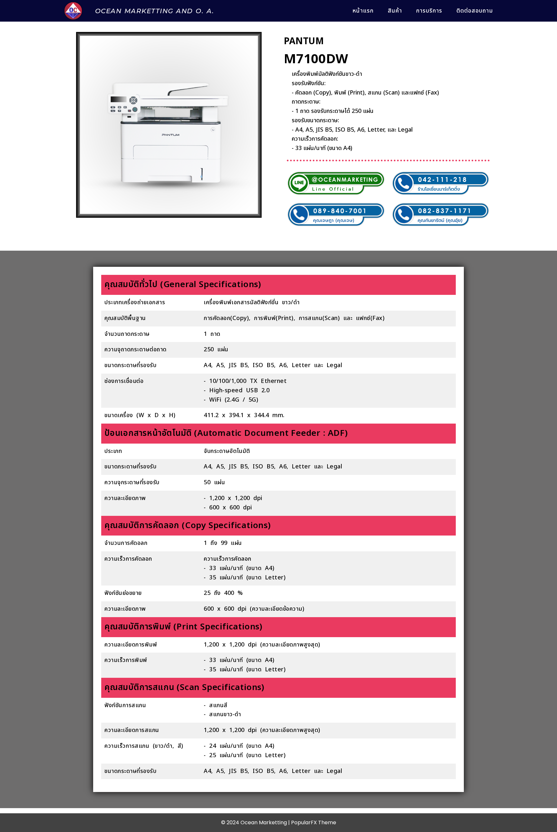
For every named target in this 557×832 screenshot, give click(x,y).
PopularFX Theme (313, 822)
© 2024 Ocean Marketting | (256, 822)
